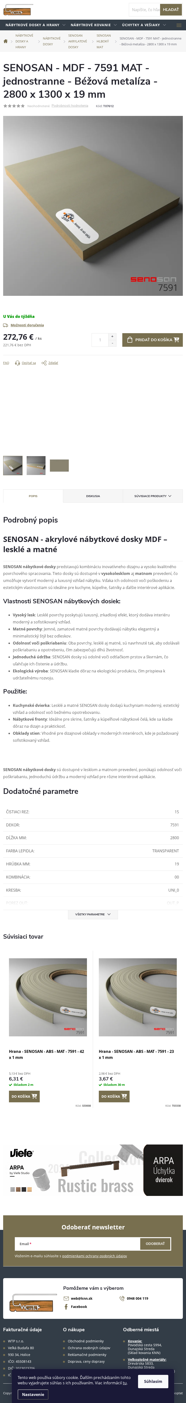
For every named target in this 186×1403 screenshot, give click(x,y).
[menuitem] (35, 25)
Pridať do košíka (153, 340)
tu (125, 1383)
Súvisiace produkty (150, 496)
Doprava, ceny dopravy (86, 1361)
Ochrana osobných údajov (89, 1348)
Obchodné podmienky (86, 1341)
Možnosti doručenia (27, 325)
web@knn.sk (82, 1298)
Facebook (79, 1306)
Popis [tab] (33, 496)
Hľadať (171, 9)
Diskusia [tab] (93, 496)
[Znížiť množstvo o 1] (112, 343)
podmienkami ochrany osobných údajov (94, 1256)
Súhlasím (153, 1381)
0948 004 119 (137, 1298)
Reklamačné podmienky (87, 1355)
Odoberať (155, 1244)
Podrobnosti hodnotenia (70, 106)
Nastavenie (33, 1394)
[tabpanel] (48, 1029)
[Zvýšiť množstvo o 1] (112, 336)
